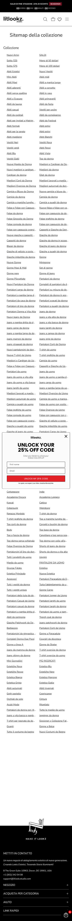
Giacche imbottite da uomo (53, 426)
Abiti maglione (14, 137)
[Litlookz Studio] (13, 19)
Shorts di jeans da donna (52, 546)
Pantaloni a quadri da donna (54, 306)
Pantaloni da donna (49, 278)
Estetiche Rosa (14, 666)
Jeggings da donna (49, 715)
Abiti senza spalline (17, 93)
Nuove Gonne (14, 262)
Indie (41, 491)
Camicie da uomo (48, 360)
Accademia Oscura (16, 497)
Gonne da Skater (48, 644)
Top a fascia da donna (18, 535)
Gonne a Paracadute (49, 633)
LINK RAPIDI (11, 911)
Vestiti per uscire (48, 109)
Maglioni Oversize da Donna (21, 186)
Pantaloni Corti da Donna (52, 344)
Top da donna (46, 158)
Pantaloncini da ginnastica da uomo (25, 633)
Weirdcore (44, 508)
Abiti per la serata (16, 131)
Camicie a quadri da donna (53, 202)
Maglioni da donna (49, 169)
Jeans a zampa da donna (52, 333)
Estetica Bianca (14, 677)
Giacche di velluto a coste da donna (25, 251)
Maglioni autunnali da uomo (21, 399)
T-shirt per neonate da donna (22, 720)
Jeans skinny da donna (18, 655)
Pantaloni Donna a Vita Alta (21, 311)
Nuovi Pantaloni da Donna (20, 284)
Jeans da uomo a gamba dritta (55, 377)
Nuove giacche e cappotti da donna (25, 235)
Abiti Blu (11, 153)
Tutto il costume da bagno (20, 731)
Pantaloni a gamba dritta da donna (25, 611)
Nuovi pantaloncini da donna (21, 349)
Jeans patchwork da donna (53, 622)
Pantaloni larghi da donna (52, 606)
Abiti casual (13, 109)
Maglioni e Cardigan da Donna (55, 164)
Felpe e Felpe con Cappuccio (21, 366)
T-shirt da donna (48, 513)
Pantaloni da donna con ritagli (22, 710)
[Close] (66, 436)
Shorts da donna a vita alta (53, 551)
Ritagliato (44, 704)
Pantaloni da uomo (16, 371)
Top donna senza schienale (20, 540)
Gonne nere (13, 273)
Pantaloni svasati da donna (53, 300)
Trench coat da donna (50, 617)
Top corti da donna (16, 524)
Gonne (42, 257)
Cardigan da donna (16, 175)
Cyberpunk (12, 508)
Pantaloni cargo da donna (20, 289)
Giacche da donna (48, 235)
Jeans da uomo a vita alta (20, 377)
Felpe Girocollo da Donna (20, 218)
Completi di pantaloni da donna (55, 284)
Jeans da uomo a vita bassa (21, 382)
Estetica (43, 568)
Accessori (12, 579)
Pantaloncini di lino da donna (22, 551)
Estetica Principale (16, 573)
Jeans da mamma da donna (21, 650)
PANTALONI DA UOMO (51, 562)
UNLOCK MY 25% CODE (36, 478)
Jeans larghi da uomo (18, 388)
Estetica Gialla (46, 682)
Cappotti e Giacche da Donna (54, 229)
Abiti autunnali (14, 688)
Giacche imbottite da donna (21, 257)
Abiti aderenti (14, 87)
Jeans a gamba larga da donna (22, 333)
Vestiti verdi (13, 147)
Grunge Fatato (14, 568)
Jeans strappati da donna (20, 344)
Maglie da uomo (15, 562)
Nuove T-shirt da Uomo (19, 355)
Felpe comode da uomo (19, 415)
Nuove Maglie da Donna (19, 164)
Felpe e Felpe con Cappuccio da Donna (27, 207)
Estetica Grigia (14, 682)
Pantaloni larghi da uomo (52, 600)
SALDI (42, 55)
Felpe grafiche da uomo (19, 409)
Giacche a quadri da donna (53, 251)
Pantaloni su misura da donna (54, 289)
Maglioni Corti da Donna (19, 180)
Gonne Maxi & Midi (16, 267)
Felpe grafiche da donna (51, 218)
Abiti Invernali (46, 688)
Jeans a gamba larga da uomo (54, 388)
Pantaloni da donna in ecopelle (55, 295)
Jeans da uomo (47, 371)
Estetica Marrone (48, 677)
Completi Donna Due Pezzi (20, 639)
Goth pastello (14, 693)
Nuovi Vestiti (46, 71)
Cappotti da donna (16, 240)
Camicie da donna (16, 197)
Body (9, 530)
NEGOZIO (9, 885)
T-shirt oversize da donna (52, 650)
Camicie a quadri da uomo (20, 404)
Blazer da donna (15, 246)
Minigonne (44, 262)
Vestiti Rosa (45, 142)
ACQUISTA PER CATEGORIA (21, 893)
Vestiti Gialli (13, 158)
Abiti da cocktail (15, 115)
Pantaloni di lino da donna (20, 306)
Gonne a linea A (15, 644)
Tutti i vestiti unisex (17, 590)
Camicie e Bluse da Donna (20, 191)
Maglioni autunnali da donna (54, 186)
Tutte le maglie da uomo (52, 710)
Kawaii (10, 502)
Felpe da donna (15, 213)
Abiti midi (44, 77)
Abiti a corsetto (47, 87)
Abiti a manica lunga (49, 82)
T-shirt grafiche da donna (20, 519)
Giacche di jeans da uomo (20, 431)
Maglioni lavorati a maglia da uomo (25, 393)
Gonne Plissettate (16, 278)
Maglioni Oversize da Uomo (53, 393)
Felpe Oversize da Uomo (52, 409)
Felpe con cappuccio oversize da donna (27, 229)
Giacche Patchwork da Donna (22, 622)
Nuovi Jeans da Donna (18, 317)
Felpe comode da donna (19, 224)
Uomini (43, 557)
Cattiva (43, 502)
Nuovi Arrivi (13, 55)
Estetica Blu (45, 666)
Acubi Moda (13, 704)
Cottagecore (13, 491)
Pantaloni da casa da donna (21, 300)
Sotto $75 (12, 66)
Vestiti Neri (12, 142)
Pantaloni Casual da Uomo (20, 600)
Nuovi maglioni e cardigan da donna (25, 169)
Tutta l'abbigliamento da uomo (55, 584)
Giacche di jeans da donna (52, 246)
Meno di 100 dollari (49, 66)
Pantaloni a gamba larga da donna (24, 295)
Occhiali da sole (15, 699)
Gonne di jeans (47, 273)
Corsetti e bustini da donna (53, 524)
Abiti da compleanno (50, 115)
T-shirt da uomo (47, 349)
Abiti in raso (45, 93)
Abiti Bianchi (45, 137)
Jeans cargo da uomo (50, 382)
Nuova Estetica (47, 573)
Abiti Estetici (13, 71)
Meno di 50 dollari (48, 60)
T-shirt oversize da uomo (52, 655)
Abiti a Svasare (14, 98)
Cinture (43, 699)
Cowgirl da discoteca (50, 639)
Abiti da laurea (14, 104)
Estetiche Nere (46, 671)
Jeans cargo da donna (18, 328)
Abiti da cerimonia (16, 617)
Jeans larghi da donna (50, 328)
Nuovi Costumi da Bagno (52, 731)
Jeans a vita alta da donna (52, 317)
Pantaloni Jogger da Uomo (53, 595)
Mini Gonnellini (14, 660)
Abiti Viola (44, 153)
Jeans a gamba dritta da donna (23, 322)
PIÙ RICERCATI (47, 660)
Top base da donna (49, 530)
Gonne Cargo (46, 590)
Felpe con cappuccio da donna (54, 213)
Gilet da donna (47, 175)
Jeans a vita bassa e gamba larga (24, 715)
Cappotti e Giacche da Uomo (54, 366)
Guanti (10, 726)
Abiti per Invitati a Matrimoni (21, 120)
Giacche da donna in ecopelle (54, 240)
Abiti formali (13, 126)
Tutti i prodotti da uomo (19, 557)
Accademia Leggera (49, 497)
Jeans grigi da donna (50, 339)
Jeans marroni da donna (19, 339)
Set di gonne (46, 267)
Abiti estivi (44, 126)
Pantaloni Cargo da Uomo (52, 431)
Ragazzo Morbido (16, 513)
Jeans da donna (47, 311)
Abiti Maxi (12, 82)
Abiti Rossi (45, 147)
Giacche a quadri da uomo (20, 426)
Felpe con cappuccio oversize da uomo (26, 420)
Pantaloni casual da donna (20, 606)
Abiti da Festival (47, 120)
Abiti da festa (46, 104)
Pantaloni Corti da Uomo (52, 628)
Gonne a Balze (46, 726)
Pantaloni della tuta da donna (22, 595)
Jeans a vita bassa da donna (53, 322)
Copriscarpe (45, 693)
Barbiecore (12, 628)
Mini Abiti (12, 77)
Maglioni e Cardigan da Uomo (22, 360)
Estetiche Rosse (15, 671)
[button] (45, 19)
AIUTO (7, 902)
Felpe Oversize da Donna (20, 546)
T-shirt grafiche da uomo (52, 355)
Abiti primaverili (47, 98)
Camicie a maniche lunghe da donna (25, 202)
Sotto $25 (12, 60)
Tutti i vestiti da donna (18, 584)
